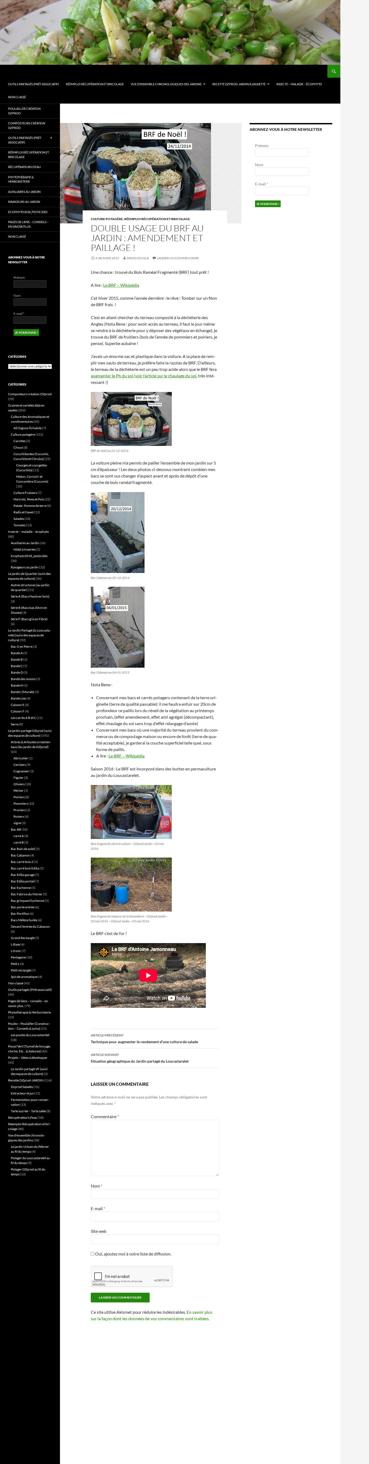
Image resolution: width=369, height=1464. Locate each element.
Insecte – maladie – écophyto (299, 84)
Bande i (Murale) (22, 692)
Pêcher (19, 791)
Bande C (17, 666)
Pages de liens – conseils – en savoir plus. (28, 224)
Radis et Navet (23, 512)
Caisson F (17, 711)
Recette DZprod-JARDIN (25, 1080)
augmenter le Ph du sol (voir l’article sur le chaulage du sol (143, 375)
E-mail (98, 1208)
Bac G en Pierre (21, 646)
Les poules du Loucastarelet (30, 1035)
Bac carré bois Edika (25, 868)
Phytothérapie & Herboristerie (21, 179)
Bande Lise (18, 698)
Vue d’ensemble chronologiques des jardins (166, 84)
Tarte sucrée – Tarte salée (28, 1111)
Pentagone (18, 957)
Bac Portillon (20, 914)
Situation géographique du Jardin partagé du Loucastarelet (140, 1058)
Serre (14, 724)
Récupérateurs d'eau (22, 1117)
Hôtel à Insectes (25, 549)
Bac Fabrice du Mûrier (26, 894)
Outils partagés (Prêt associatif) (33, 84)
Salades (19, 519)
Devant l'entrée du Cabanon (30, 926)
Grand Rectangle (23, 938)
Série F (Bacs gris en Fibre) (29, 619)
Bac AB (16, 829)
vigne (17, 823)
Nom (96, 1185)
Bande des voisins (23, 679)
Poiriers (19, 797)
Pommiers (21, 803)
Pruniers (20, 810)
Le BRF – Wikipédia (121, 285)
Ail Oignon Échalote (28, 428)
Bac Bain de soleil (23, 849)
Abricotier (21, 758)
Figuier (19, 778)
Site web (98, 1231)
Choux (18, 447)
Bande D (17, 672)
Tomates (19, 525)
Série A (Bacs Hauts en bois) (30, 596)
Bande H (17, 685)
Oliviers (19, 784)
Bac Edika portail (23, 881)
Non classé (17, 97)
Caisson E (17, 705)
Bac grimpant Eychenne (27, 901)
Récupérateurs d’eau (24, 167)
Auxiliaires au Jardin (24, 191)
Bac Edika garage (23, 875)
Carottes (20, 441)
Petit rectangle (21, 970)
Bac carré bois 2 (22, 862)
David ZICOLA (138, 258)
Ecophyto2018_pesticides (28, 212)
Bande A (17, 653)
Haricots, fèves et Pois (29, 499)
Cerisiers (20, 765)
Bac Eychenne (21, 888)
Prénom (262, 145)
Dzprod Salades (22, 1087)
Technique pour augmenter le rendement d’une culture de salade (144, 1038)
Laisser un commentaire (178, 258)
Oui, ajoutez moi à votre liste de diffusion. (132, 1253)
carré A (19, 836)
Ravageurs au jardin (24, 201)
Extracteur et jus (22, 1093)
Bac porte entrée (22, 907)
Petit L (15, 964)
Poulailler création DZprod (24, 111)
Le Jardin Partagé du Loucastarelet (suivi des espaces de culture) (29, 635)
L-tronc (16, 951)
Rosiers (19, 816)
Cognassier (21, 771)
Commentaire (105, 1116)
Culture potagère (107, 219)
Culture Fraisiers (25, 493)
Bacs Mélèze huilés (24, 920)
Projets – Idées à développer (28, 1058)
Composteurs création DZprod (26, 125)
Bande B (17, 659)
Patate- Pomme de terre (30, 506)
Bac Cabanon (20, 855)
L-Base (15, 944)
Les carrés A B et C (23, 718)
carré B (19, 842)
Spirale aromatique (24, 977)
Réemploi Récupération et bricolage (95, 84)
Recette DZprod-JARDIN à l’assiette (239, 84)
